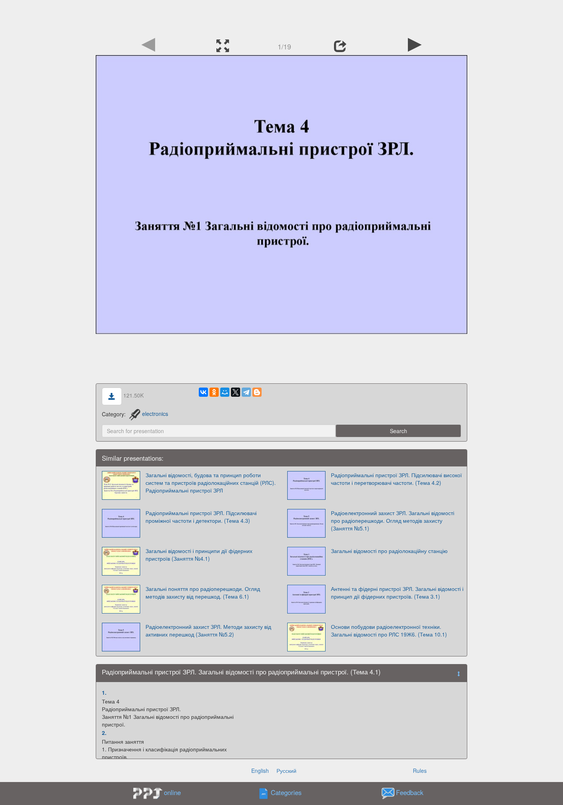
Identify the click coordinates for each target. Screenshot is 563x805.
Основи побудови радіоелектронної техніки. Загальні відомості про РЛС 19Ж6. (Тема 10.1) (389, 630)
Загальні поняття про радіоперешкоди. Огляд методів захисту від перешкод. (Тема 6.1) (203, 592)
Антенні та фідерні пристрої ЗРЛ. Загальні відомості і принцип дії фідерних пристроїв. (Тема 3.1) (397, 592)
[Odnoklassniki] (214, 392)
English (260, 770)
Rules (420, 770)
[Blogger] (257, 392)
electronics (155, 413)
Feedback (409, 792)
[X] (235, 392)
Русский (286, 770)
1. (104, 692)
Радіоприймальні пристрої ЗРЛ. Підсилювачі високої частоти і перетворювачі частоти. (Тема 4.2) (396, 478)
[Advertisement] (281, 17)
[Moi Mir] (224, 392)
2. (104, 732)
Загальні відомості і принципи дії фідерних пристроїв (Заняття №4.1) (199, 554)
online (172, 792)
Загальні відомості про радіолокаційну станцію (389, 551)
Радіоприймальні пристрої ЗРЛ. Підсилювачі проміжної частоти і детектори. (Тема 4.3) (201, 516)
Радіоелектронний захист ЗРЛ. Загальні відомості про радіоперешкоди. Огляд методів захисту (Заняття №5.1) (392, 520)
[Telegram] (246, 392)
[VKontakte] (203, 392)
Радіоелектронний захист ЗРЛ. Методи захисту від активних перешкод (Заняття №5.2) (208, 630)
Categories (286, 792)
